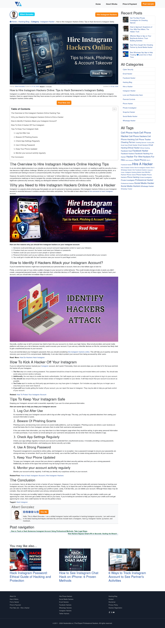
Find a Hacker (14, 602)
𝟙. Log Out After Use (22, 133)
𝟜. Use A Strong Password (24, 145)
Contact (111, 599)
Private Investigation (146, 177)
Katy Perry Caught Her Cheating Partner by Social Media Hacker (141, 46)
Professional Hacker (144, 180)
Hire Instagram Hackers (107, 14)
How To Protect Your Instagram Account (31, 394)
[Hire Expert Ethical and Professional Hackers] (18, 4)
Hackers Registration (115, 608)
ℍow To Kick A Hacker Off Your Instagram (27, 125)
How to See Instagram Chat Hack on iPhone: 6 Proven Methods (78, 576)
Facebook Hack (126, 151)
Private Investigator (129, 108)
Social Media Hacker (130, 116)
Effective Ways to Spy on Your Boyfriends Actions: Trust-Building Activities (140, 38)
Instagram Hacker (47, 21)
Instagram (45, 366)
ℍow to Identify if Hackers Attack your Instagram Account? (34, 121)
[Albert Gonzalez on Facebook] (27, 512)
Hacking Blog (24, 21)
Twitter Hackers (64, 613)
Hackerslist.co (68, 623)
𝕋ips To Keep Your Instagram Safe (24, 129)
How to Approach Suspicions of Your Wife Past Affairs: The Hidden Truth (141, 29)
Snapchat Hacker (129, 112)
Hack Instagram (22, 502)
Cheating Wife (150, 142)
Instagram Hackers (65, 610)
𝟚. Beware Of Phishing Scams (26, 137)
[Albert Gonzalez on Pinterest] (32, 512)
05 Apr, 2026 (114, 86)
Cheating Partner (128, 142)
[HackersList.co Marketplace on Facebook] (109, 612)
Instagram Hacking (131, 172)
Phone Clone (131, 174)
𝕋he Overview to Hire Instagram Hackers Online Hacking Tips (35, 113)
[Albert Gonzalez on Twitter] (29, 512)
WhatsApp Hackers (65, 608)
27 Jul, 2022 (35, 86)
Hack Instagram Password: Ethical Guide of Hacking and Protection (30, 576)
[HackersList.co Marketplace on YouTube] (113, 612)
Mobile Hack (141, 172)
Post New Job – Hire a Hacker (19, 608)
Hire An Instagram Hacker (142, 167)
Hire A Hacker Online (127, 167)
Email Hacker (127, 74)
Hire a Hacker (128, 86)
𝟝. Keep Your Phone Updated (25, 149)
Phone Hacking (133, 177)
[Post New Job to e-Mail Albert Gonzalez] (24, 512)
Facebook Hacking (142, 153)
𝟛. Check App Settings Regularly (27, 141)
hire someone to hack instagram (101, 191)
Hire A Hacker (142, 163)
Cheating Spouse (140, 142)
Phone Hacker (128, 103)
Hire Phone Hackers (65, 596)
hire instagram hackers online (78, 352)
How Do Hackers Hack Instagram (32, 357)
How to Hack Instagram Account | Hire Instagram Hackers (42, 475)
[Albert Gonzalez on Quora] (35, 512)
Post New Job (64, 102)
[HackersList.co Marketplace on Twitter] (111, 612)
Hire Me (44, 512)
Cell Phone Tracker (143, 139)
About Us (13, 596)
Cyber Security (128, 69)
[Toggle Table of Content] (113, 109)
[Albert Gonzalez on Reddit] (37, 512)
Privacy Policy (113, 605)
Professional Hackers (127, 183)
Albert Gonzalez (20, 86)
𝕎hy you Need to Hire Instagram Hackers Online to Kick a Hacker (37, 117)
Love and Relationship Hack (133, 95)
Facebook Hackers (127, 153)
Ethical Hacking (145, 148)
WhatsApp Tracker (126, 189)
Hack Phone (140, 159)
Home (98, 4)
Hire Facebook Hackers (139, 170)
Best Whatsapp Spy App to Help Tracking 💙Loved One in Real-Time (141, 54)
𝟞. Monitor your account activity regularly (30, 153)
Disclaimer (112, 602)
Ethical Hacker (134, 147)
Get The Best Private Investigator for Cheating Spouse (139, 20)
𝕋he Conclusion (17, 157)
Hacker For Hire (134, 156)
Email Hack (124, 145)
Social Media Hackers (130, 186)
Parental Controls (129, 99)
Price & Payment (130, 4)
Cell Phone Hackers (138, 136)
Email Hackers (143, 145)
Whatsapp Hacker (129, 120)
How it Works (111, 4)
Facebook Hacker (129, 78)
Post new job (148, 4)
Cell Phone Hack (130, 132)
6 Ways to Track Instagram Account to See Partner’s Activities (127, 576)
